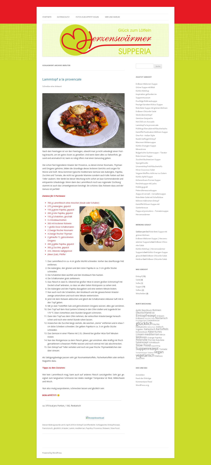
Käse (151, 331)
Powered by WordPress (52, 453)
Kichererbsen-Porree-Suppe (148, 180)
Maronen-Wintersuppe (146, 142)
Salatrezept (142, 342)
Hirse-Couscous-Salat (145, 170)
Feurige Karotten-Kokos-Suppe (149, 104)
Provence (97, 428)
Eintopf (80, 424)
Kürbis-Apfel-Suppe (144, 176)
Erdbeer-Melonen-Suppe (146, 84)
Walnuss (159, 356)
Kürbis (158, 331)
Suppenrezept (147, 348)
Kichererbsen (142, 332)
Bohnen (156, 310)
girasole (139, 255)
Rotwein (106, 428)
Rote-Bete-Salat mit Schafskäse (149, 197)
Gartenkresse (153, 320)
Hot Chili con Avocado (145, 121)
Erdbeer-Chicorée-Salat (146, 111)
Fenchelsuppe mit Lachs (146, 183)
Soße (138, 283)
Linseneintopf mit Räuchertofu (149, 166)
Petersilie (141, 339)
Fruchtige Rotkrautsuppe (146, 101)
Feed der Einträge (143, 378)
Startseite (46, 17)
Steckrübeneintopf (144, 115)
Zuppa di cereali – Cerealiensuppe (151, 194)
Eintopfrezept (114, 424)
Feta (153, 318)
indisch (159, 326)
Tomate (163, 349)
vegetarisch (145, 355)
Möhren (141, 337)
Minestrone (141, 149)
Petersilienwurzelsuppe (146, 190)
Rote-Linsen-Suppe (144, 156)
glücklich (57, 428)
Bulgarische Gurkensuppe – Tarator (151, 152)
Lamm (71, 428)
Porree (151, 339)
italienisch (149, 329)
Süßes (138, 290)
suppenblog (155, 346)
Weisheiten (141, 293)
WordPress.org (142, 385)
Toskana (151, 353)
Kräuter (65, 428)
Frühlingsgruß (142, 187)
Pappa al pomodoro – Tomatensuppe (152, 211)
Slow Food (115, 428)
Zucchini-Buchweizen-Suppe (148, 159)
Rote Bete (160, 340)
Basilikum (147, 310)
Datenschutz (63, 17)
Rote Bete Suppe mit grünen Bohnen (152, 108)
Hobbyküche (141, 327)
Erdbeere (140, 318)
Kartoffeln (162, 329)
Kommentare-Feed (144, 381)
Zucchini (140, 358)
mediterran (80, 428)
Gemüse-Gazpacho (144, 118)
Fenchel (148, 318)
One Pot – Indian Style (145, 135)
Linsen (140, 334)
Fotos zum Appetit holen (87, 17)
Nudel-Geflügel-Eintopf (146, 139)
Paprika (89, 428)
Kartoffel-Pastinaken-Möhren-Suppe (152, 132)
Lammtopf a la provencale (61, 79)
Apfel (138, 310)
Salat (138, 279)
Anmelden (140, 375)
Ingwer (139, 329)
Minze (162, 334)
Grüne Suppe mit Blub (145, 87)
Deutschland (143, 312)
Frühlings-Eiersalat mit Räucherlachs (151, 128)
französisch (47, 428)
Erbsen (160, 315)
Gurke (156, 324)
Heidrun (139, 259)
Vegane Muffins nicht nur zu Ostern (151, 173)
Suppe (139, 286)
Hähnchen (151, 327)
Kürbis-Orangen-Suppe (146, 145)
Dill (153, 313)
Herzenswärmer (143, 214)
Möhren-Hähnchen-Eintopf (147, 200)
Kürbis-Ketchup (142, 90)
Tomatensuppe (141, 353)
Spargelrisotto (142, 163)
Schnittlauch (154, 342)
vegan (159, 352)
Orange (150, 337)
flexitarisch (161, 318)
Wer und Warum (112, 17)
